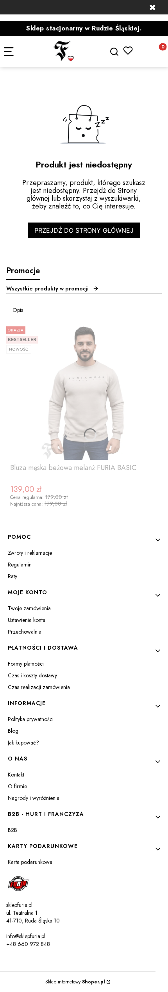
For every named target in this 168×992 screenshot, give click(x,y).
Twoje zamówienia (29, 608)
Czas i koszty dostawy (32, 675)
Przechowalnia (24, 632)
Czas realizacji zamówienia (39, 687)
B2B (12, 830)
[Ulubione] (128, 50)
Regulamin (20, 564)
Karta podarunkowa (30, 862)
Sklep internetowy (75, 981)
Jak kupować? (23, 742)
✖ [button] (152, 7)
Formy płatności (26, 664)
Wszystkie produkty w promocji (47, 288)
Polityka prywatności (31, 719)
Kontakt (16, 774)
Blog (13, 731)
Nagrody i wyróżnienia (33, 798)
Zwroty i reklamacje (30, 553)
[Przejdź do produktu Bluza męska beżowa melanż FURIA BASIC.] (84, 391)
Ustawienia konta (26, 620)
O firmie (17, 786)
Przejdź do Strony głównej (84, 230)
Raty (12, 576)
